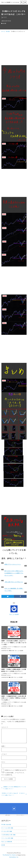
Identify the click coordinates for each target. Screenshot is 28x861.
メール (4, 754)
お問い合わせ (7, 815)
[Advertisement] (14, 51)
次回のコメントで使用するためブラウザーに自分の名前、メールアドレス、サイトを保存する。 (13, 773)
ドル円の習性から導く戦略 (8, 834)
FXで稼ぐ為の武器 (6, 824)
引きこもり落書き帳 (6, 841)
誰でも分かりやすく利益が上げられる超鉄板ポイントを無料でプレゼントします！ (14, 573)
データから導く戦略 (6, 831)
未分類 (4, 23)
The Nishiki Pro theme (9, 855)
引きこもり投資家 (14, 614)
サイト (3, 762)
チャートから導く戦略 (7, 828)
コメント (4, 727)
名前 (3, 746)
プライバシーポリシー (20, 815)
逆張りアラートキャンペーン (13, 564)
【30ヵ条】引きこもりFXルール (14, 582)
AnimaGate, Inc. (14, 857)
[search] (21, 2)
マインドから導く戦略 (7, 838)
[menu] (25, 2)
